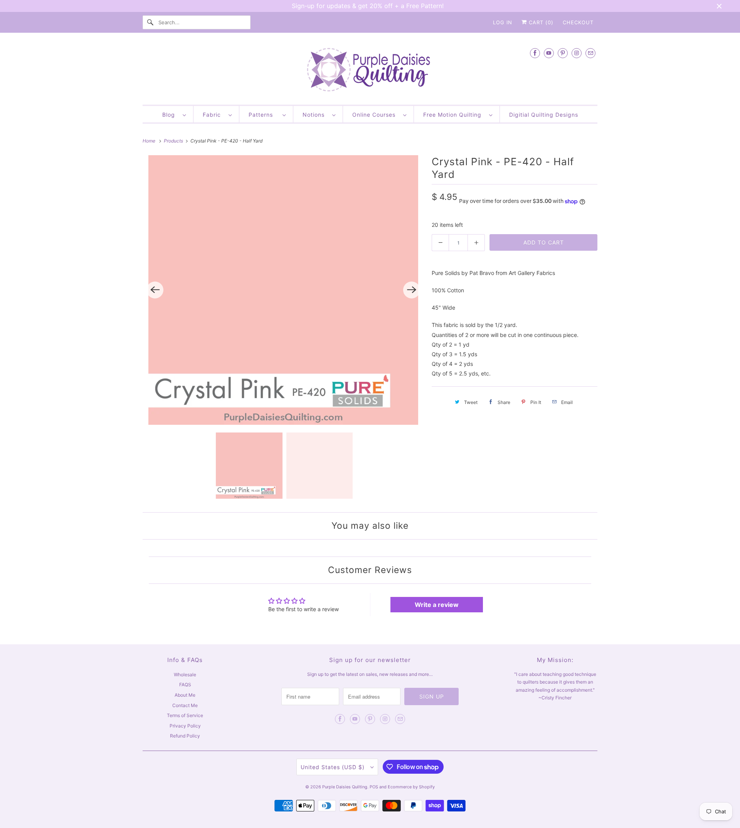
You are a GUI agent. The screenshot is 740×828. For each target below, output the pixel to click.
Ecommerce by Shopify (411, 786)
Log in (502, 22)
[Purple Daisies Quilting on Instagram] (577, 53)
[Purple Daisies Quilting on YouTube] (549, 53)
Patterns (264, 114)
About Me (185, 695)
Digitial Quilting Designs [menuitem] (543, 114)
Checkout (578, 22)
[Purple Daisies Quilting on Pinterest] (563, 53)
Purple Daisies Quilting (344, 786)
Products (174, 141)
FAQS (185, 684)
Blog (170, 114)
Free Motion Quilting (454, 114)
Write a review (437, 604)
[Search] (150, 22)
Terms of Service (185, 715)
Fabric (214, 114)
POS (374, 786)
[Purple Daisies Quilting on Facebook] (535, 53)
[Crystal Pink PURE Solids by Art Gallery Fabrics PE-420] (283, 290)
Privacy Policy (185, 726)
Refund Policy (185, 736)
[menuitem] (174, 114)
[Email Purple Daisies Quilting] (590, 53)
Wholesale (185, 674)
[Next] (411, 290)
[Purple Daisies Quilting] (370, 70)
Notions (315, 114)
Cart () (540, 22)
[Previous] (154, 290)
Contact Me (185, 705)
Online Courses (375, 114)
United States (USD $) (334, 767)
